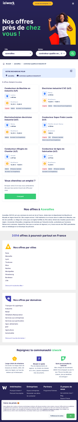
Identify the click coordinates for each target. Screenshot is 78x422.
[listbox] (17, 53)
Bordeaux (9, 277)
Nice (7, 265)
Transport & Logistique (14, 306)
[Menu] (73, 3)
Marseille (8, 256)
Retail (7, 312)
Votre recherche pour (15, 71)
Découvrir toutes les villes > (14, 286)
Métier (40, 49)
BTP (6, 327)
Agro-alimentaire (11, 324)
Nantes (8, 268)
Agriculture (9, 330)
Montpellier (9, 271)
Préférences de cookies (56, 416)
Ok (70, 416)
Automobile (9, 333)
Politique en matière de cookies (51, 409)
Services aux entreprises (14, 318)
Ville (6, 49)
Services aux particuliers (14, 321)
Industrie (8, 309)
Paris (7, 253)
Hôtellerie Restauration (14, 315)
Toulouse (8, 262)
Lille (6, 280)
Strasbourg (9, 274)
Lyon (7, 259)
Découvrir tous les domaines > (15, 338)
